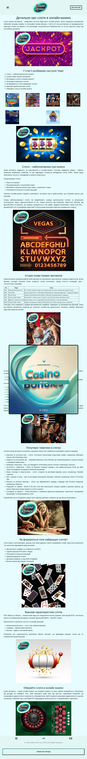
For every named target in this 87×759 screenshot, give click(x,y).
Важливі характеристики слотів (18, 86)
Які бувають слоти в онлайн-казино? (20, 79)
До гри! (43, 382)
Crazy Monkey (74, 202)
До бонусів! (76, 7)
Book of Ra (34, 202)
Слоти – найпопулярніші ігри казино (20, 74)
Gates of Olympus (16, 205)
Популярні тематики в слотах (17, 81)
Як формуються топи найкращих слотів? (21, 84)
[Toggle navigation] (7, 7)
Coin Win (78, 205)
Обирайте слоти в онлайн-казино (19, 89)
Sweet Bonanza (46, 202)
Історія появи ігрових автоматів (18, 76)
